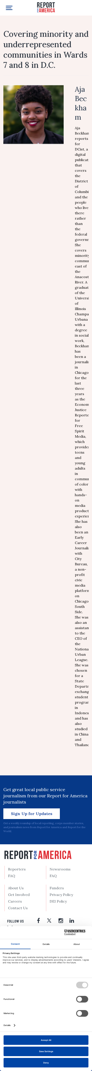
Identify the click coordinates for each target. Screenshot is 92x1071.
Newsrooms (60, 869)
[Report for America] (46, 7)
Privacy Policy (61, 894)
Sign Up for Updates (31, 813)
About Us (16, 888)
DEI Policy (58, 901)
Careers (15, 901)
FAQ (11, 876)
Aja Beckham (81, 103)
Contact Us (18, 908)
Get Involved (19, 894)
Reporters (17, 869)
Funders (57, 888)
